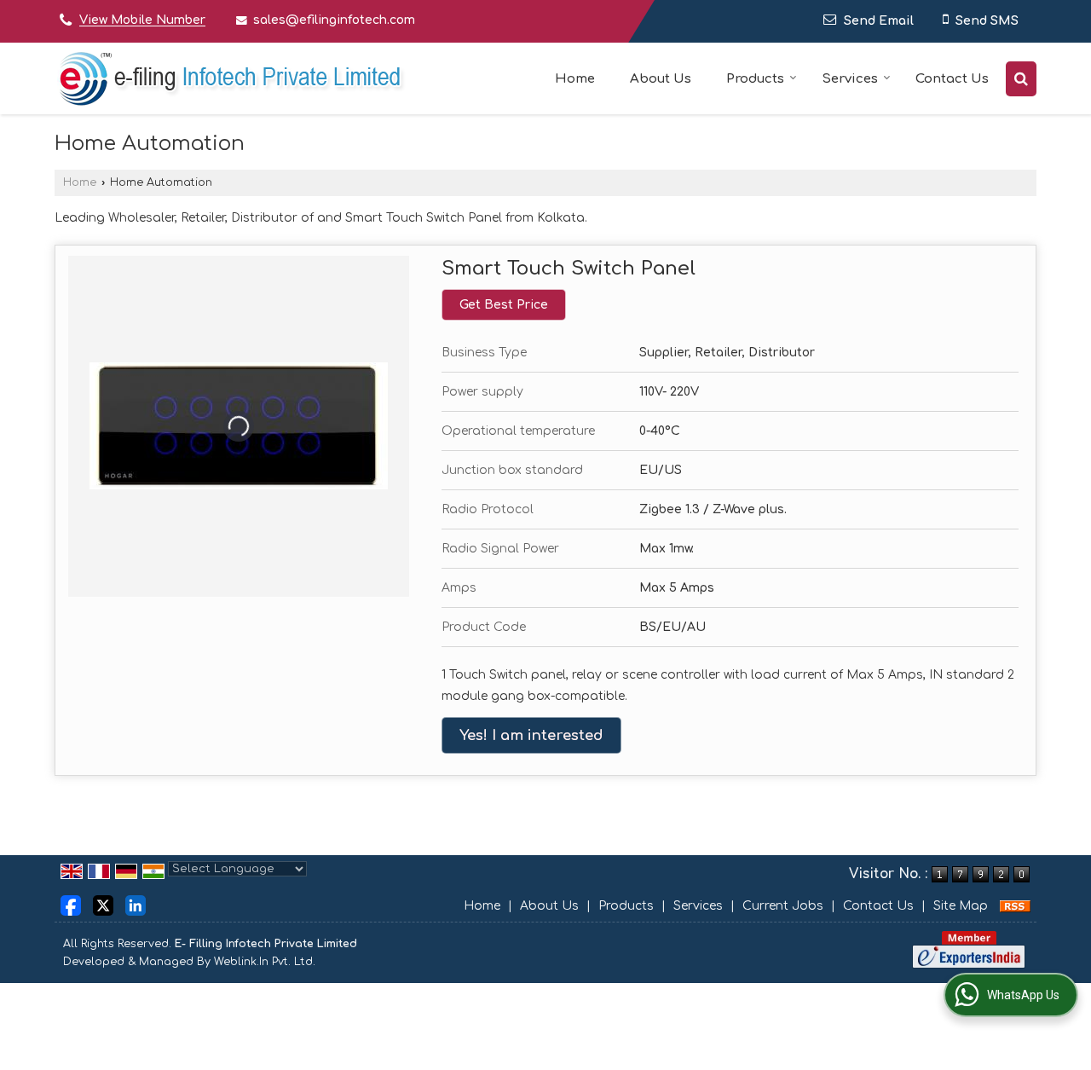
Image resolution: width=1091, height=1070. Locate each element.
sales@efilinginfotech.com (334, 20)
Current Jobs (782, 905)
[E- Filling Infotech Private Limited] (231, 78)
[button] (142, 20)
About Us (660, 79)
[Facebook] (71, 905)
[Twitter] (103, 905)
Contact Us (952, 79)
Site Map (960, 905)
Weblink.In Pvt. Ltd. (264, 962)
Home (575, 79)
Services (850, 79)
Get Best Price (503, 304)
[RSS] (1015, 905)
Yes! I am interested (531, 735)
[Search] (1021, 78)
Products (755, 79)
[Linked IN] (135, 905)
